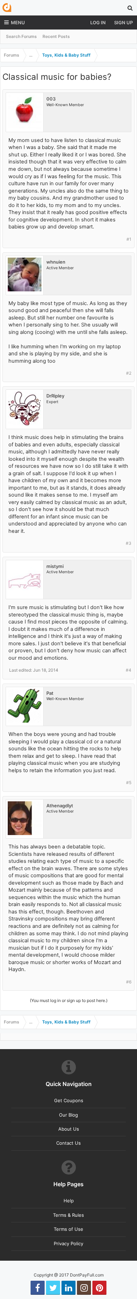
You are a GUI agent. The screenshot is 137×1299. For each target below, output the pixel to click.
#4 (128, 670)
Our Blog (68, 1115)
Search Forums (21, 36)
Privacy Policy (68, 1243)
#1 (128, 239)
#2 (128, 373)
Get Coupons (68, 1100)
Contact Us (68, 1143)
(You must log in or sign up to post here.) (68, 1000)
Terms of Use (68, 1229)
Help (69, 1200)
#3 (128, 543)
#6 (128, 981)
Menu (18, 22)
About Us (68, 1129)
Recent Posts (56, 36)
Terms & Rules (68, 1215)
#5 (128, 782)
